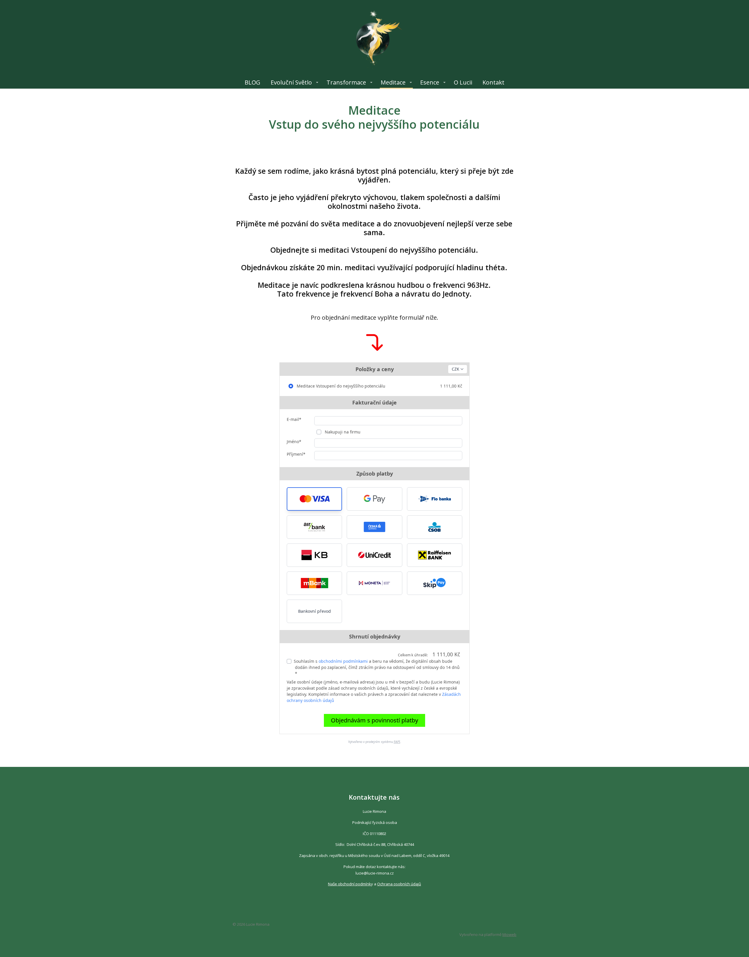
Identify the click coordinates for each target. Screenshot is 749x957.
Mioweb (509, 934)
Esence (429, 82)
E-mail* (294, 419)
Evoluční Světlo (291, 82)
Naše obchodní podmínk (349, 884)
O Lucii (463, 82)
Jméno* (294, 441)
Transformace (346, 82)
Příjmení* (296, 454)
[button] (314, 499)
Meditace (393, 82)
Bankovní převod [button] (314, 611)
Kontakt (493, 82)
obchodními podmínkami (343, 661)
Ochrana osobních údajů (399, 884)
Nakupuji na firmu (342, 432)
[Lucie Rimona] (375, 38)
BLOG (252, 82)
